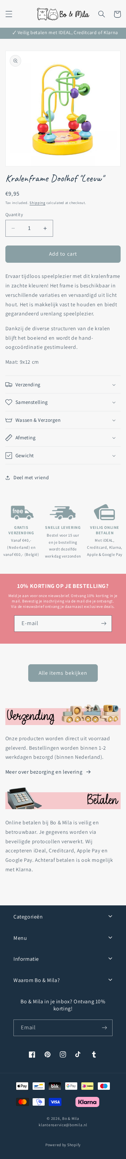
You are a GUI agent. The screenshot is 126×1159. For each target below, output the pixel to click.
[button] (8, 14)
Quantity (14, 214)
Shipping (37, 202)
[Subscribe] (104, 1028)
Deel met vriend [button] (31, 477)
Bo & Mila (70, 1118)
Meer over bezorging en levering (44, 771)
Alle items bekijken (63, 672)
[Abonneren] (104, 623)
